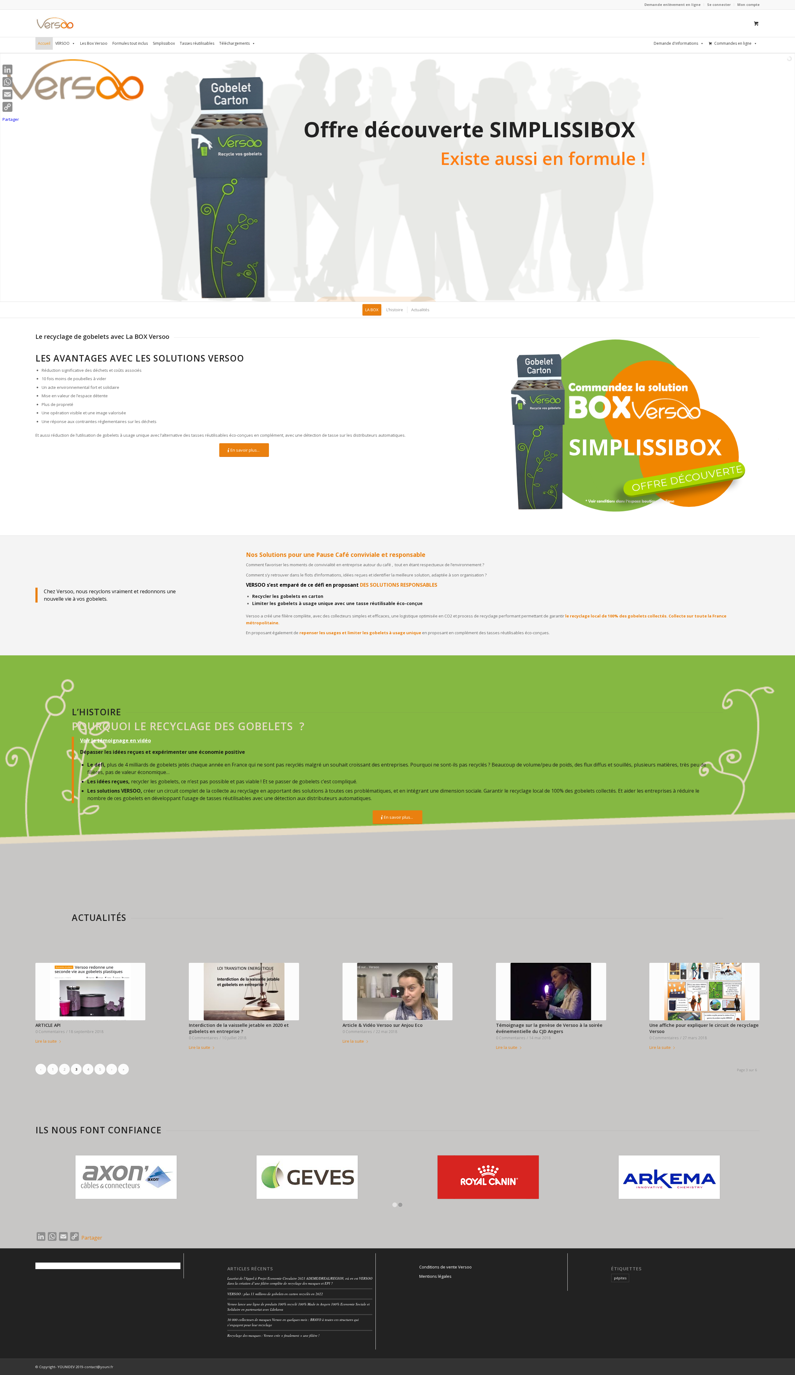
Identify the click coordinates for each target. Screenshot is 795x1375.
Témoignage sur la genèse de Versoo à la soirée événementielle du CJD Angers (549, 1028)
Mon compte (748, 4)
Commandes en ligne (733, 43)
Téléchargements (234, 43)
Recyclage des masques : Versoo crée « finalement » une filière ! (273, 1335)
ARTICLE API (48, 1025)
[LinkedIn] (10, 69)
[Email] (10, 94)
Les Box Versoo (93, 43)
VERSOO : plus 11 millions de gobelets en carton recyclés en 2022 (275, 1293)
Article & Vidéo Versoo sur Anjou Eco (383, 1025)
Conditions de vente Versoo (445, 1267)
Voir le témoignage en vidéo (115, 740)
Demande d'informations (676, 43)
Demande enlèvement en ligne (672, 4)
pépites (620, 1278)
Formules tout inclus (130, 43)
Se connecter (719, 4)
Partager (91, 1237)
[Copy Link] (10, 107)
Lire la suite (46, 1041)
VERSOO (62, 43)
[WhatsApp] (10, 82)
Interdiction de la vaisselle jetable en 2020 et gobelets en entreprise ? (239, 1028)
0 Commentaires (50, 1031)
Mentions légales (435, 1276)
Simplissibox (164, 43)
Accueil (44, 43)
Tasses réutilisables (197, 43)
